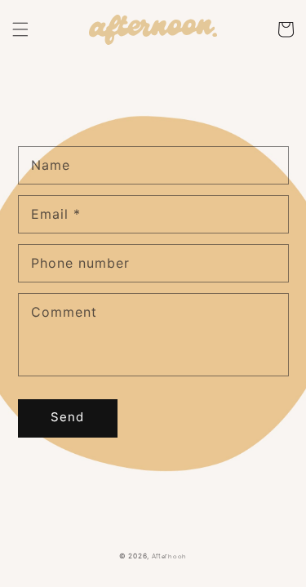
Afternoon (169, 556)
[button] (20, 29)
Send (67, 417)
